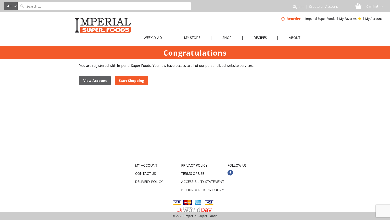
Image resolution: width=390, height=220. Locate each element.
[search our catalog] (22, 6)
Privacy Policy (194, 165)
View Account (95, 80)
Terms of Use (192, 174)
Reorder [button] (294, 18)
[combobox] (11, 6)
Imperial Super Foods (320, 18)
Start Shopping (131, 80)
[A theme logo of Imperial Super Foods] (107, 33)
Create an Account (323, 6)
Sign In (298, 6)
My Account (146, 165)
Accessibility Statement (202, 182)
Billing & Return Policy (202, 190)
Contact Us (145, 174)
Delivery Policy (149, 182)
